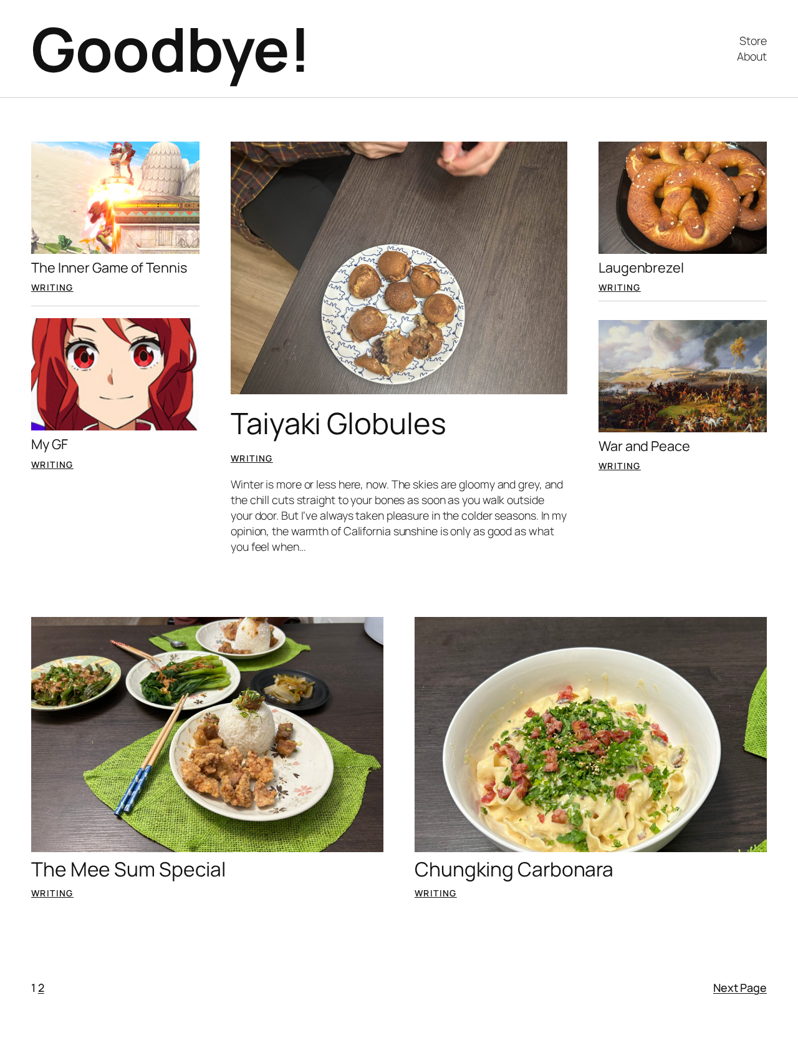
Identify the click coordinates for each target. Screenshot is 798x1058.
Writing (52, 287)
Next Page (740, 987)
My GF (49, 444)
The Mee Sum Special (128, 869)
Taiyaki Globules (338, 423)
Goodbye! (170, 48)
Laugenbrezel (641, 267)
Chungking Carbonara (514, 869)
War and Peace (644, 446)
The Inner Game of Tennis (109, 267)
